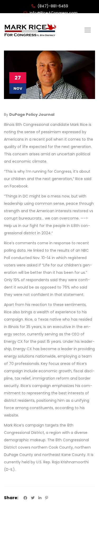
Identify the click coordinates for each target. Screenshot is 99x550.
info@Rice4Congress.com (53, 13)
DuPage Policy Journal (31, 114)
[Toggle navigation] (87, 30)
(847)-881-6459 (52, 6)
